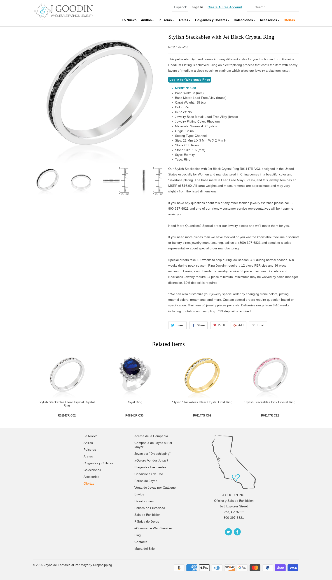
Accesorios (269, 20)
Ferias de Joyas (145, 481)
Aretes (183, 20)
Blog (137, 535)
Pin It (221, 325)
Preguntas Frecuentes (150, 467)
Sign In (197, 7)
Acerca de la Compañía (151, 436)
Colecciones (244, 20)
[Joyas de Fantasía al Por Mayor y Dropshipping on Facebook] (237, 531)
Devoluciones (144, 501)
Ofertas (289, 20)
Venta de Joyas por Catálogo (155, 487)
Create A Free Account (225, 7)
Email (260, 325)
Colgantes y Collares (211, 20)
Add (240, 325)
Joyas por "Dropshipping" (152, 453)
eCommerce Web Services (153, 528)
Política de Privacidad (149, 508)
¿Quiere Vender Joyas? (151, 460)
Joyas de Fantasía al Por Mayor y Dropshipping (78, 565)
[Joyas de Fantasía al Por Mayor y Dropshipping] (64, 10)
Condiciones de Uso (148, 474)
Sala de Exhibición (147, 514)
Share (201, 325)
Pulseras (166, 20)
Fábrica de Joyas (146, 521)
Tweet (180, 325)
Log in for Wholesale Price (189, 79)
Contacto (140, 542)
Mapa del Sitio (144, 548)
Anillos (147, 20)
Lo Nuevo (129, 20)
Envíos (139, 494)
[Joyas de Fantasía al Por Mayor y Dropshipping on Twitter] (228, 531)
